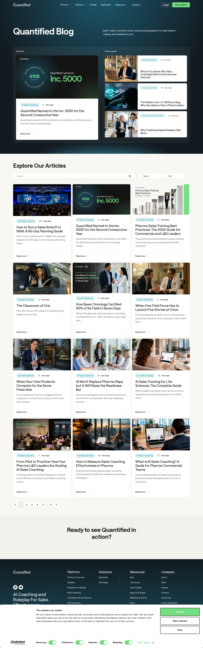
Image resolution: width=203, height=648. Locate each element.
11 (51, 504)
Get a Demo (181, 4)
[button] (65, 4)
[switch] (79, 642)
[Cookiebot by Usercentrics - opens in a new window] (18, 643)
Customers (106, 5)
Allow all (180, 612)
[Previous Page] (15, 505)
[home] (34, 5)
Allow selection (180, 621)
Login (166, 4)
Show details (144, 642)
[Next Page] (56, 505)
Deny (179, 630)
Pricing (93, 5)
